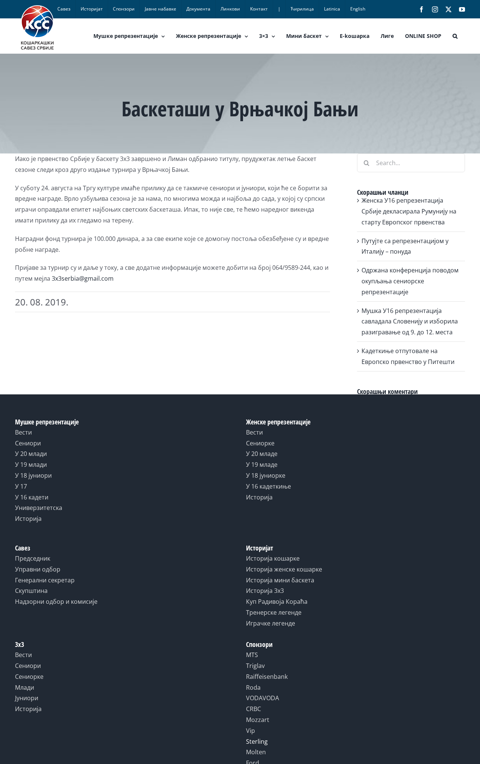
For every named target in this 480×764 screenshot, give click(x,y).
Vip (250, 730)
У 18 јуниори (33, 475)
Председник (32, 558)
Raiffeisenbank (267, 676)
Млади (24, 687)
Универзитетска (38, 508)
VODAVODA (262, 698)
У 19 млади (31, 464)
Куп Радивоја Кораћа (277, 601)
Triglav (255, 666)
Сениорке (260, 443)
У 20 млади (31, 454)
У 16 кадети (31, 497)
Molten (256, 752)
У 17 (21, 486)
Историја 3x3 (265, 591)
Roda (253, 687)
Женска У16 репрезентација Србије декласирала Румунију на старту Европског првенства (409, 211)
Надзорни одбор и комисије (56, 601)
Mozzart (257, 720)
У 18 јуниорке (265, 475)
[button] (455, 36)
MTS (252, 655)
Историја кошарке (273, 558)
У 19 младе (262, 464)
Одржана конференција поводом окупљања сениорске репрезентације (410, 281)
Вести (23, 432)
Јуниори (26, 698)
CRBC (253, 709)
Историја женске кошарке (284, 569)
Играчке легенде (270, 623)
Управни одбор (37, 569)
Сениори (28, 443)
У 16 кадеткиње (268, 486)
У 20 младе (262, 454)
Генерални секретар (45, 580)
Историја (28, 518)
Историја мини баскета (280, 580)
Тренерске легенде (274, 612)
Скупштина (31, 591)
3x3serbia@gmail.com (83, 278)
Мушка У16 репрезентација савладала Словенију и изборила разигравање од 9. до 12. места (410, 322)
